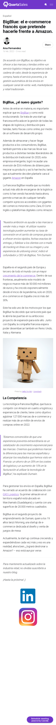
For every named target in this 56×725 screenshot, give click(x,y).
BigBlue (24, 112)
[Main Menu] (51, 4)
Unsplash (37, 391)
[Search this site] (46, 4)
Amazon (16, 177)
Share (48, 45)
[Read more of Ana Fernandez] (6, 41)
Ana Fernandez (12, 48)
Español (7, 16)
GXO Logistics (11, 494)
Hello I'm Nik (27, 391)
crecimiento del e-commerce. (19, 275)
